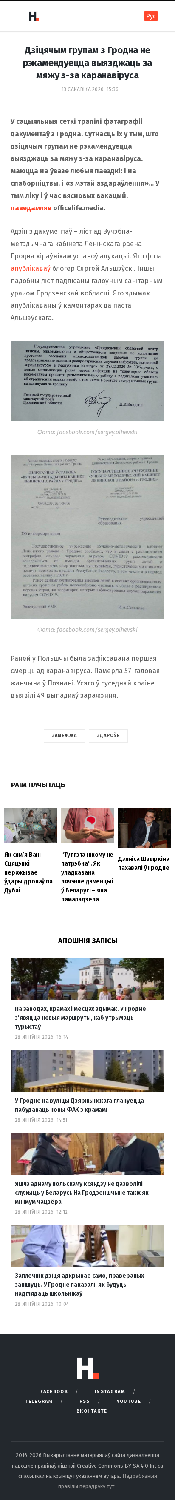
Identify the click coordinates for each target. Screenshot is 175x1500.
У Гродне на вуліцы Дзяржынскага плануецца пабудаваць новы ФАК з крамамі (79, 1105)
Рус (151, 16)
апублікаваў (31, 268)
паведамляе (31, 208)
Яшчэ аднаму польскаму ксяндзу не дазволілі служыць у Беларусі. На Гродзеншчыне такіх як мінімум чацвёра (82, 1192)
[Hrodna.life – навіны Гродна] (33, 16)
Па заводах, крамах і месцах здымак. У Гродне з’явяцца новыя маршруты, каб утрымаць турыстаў (80, 1017)
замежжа (64, 735)
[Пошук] (126, 16)
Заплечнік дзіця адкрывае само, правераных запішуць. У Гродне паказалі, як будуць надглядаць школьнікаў (79, 1284)
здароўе (108, 735)
